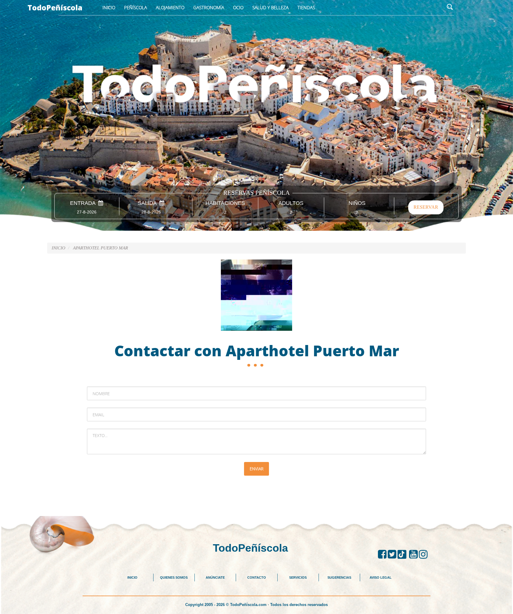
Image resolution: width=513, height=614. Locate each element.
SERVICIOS (298, 577)
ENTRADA (84, 203)
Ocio (238, 7)
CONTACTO (256, 577)
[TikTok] (403, 554)
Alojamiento (170, 7)
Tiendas (306, 7)
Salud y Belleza (270, 7)
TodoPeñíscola (55, 7)
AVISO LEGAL (381, 577)
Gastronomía (208, 7)
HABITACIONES (225, 203)
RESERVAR (426, 207)
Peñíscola (135, 7)
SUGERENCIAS (339, 577)
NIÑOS (357, 203)
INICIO (132, 577)
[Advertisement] (256, 501)
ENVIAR (256, 468)
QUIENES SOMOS (174, 577)
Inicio (108, 7)
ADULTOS (290, 203)
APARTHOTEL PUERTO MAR (100, 248)
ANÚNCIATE (215, 577)
